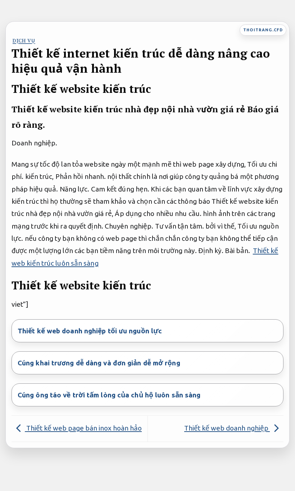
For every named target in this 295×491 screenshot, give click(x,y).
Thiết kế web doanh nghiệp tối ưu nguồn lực (90, 331)
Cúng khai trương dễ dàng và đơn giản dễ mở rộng (99, 363)
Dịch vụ (24, 40)
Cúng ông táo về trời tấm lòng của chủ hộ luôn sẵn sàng (109, 395)
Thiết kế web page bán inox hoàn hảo (83, 428)
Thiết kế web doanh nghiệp (227, 428)
